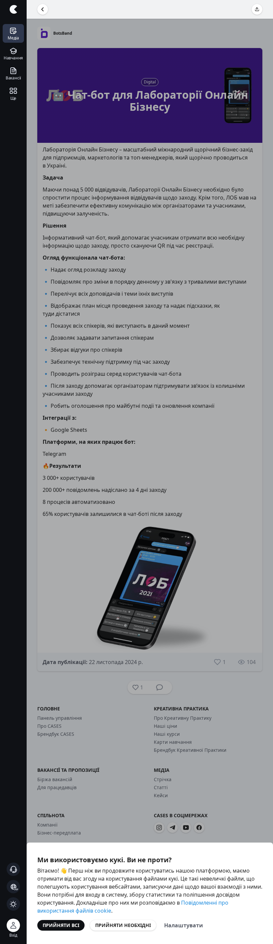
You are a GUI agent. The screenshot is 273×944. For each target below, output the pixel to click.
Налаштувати (183, 925)
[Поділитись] (257, 9)
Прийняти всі (61, 925)
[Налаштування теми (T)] (13, 904)
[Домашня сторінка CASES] (13, 9)
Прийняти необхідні (123, 925)
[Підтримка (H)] (13, 869)
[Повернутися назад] (42, 9)
